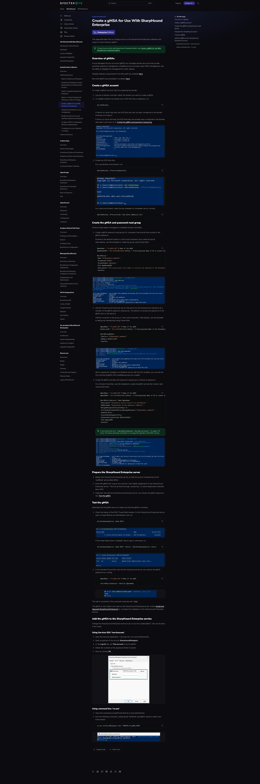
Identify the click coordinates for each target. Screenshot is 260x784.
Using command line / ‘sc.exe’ (186, 47)
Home (62, 9)
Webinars (67, 16)
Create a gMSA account (183, 23)
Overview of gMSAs (182, 19)
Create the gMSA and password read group (188, 27)
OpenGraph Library (71, 28)
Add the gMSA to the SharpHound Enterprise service (186, 39)
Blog (65, 32)
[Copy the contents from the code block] (162, 105)
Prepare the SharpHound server (186, 32)
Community (68, 20)
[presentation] (128, 259)
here (141, 74)
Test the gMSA (180, 35)
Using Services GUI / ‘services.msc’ (188, 44)
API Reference (83, 9)
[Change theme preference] (198, 3)
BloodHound (71, 9)
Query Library (69, 24)
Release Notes (69, 36)
